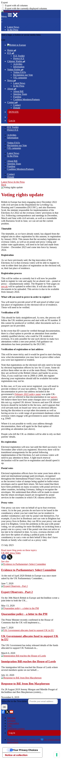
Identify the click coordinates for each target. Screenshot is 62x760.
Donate (16, 107)
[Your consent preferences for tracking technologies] (57, 755)
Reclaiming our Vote (23, 75)
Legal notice (13, 723)
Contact (17, 105)
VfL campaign (20, 77)
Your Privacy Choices (25, 749)
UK (3, 553)
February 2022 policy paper (28, 394)
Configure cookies (16, 728)
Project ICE (18, 58)
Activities (17, 64)
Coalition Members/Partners (26, 99)
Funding (17, 97)
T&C (9, 726)
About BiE (18, 91)
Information (18, 66)
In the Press (12, 29)
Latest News (13, 27)
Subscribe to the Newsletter (14, 701)
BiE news (10, 553)
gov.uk (4, 286)
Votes (18, 553)
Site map (11, 718)
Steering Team (20, 94)
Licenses (11, 720)
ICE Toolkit (19, 55)
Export (4, 2)
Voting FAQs (19, 72)
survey (54, 397)
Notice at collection (16, 755)
